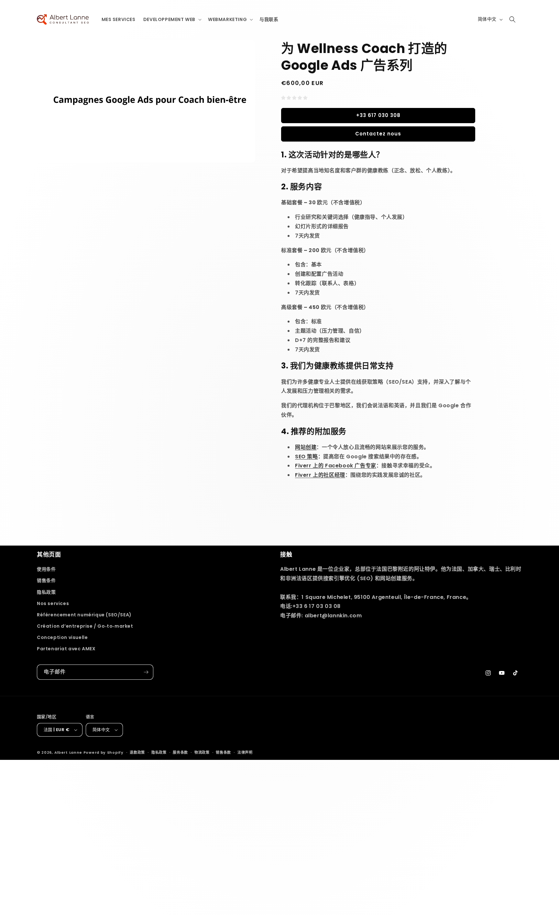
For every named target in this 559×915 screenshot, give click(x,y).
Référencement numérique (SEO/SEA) (84, 615)
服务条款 (180, 752)
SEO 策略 (306, 456)
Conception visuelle (62, 637)
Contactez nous (378, 133)
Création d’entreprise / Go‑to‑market (85, 626)
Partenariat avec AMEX (66, 648)
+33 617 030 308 (378, 115)
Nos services (53, 603)
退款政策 (137, 752)
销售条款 (223, 752)
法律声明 (245, 752)
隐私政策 (46, 592)
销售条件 (46, 580)
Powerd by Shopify (103, 752)
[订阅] (146, 672)
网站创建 (305, 447)
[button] (171, 19)
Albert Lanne (68, 752)
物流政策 (202, 752)
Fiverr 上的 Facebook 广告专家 (335, 465)
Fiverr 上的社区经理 (320, 475)
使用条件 (46, 569)
